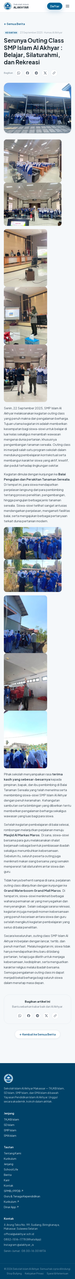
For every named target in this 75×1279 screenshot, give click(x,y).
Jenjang (8, 1164)
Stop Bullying (14, 1273)
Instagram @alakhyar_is (19, 1244)
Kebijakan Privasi (34, 1273)
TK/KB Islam (11, 1119)
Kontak (8, 1185)
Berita (8, 1174)
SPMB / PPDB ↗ (13, 1191)
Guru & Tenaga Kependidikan (22, 1196)
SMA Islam (10, 1135)
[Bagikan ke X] (45, 73)
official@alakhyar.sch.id (19, 1234)
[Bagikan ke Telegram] (36, 73)
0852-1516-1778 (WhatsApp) (22, 1239)
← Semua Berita (14, 24)
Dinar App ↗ (11, 1207)
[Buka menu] (67, 6)
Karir (7, 1180)
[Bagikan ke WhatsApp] (18, 73)
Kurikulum (10, 1158)
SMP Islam (10, 1130)
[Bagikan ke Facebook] (27, 73)
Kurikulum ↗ (11, 1201)
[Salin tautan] (54, 73)
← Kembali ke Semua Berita (37, 1034)
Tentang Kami (12, 1153)
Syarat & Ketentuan (57, 1273)
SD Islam (9, 1124)
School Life (11, 1169)
